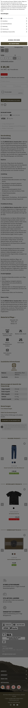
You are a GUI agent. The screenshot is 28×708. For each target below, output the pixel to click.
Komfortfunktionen (7, 23)
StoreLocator (6, 29)
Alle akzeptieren (14, 43)
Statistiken (5, 21)
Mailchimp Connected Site (9, 32)
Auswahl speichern (14, 40)
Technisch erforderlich (8, 18)
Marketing (5, 26)
